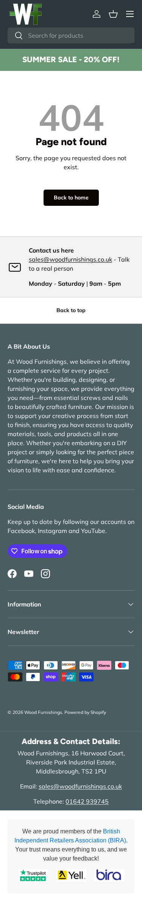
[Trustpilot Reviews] (33, 875)
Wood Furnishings (43, 712)
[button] (113, 14)
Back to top (71, 310)
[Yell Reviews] (71, 875)
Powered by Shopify (85, 712)
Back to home (71, 197)
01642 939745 (87, 801)
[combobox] (71, 35)
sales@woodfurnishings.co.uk (70, 259)
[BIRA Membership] (109, 875)
